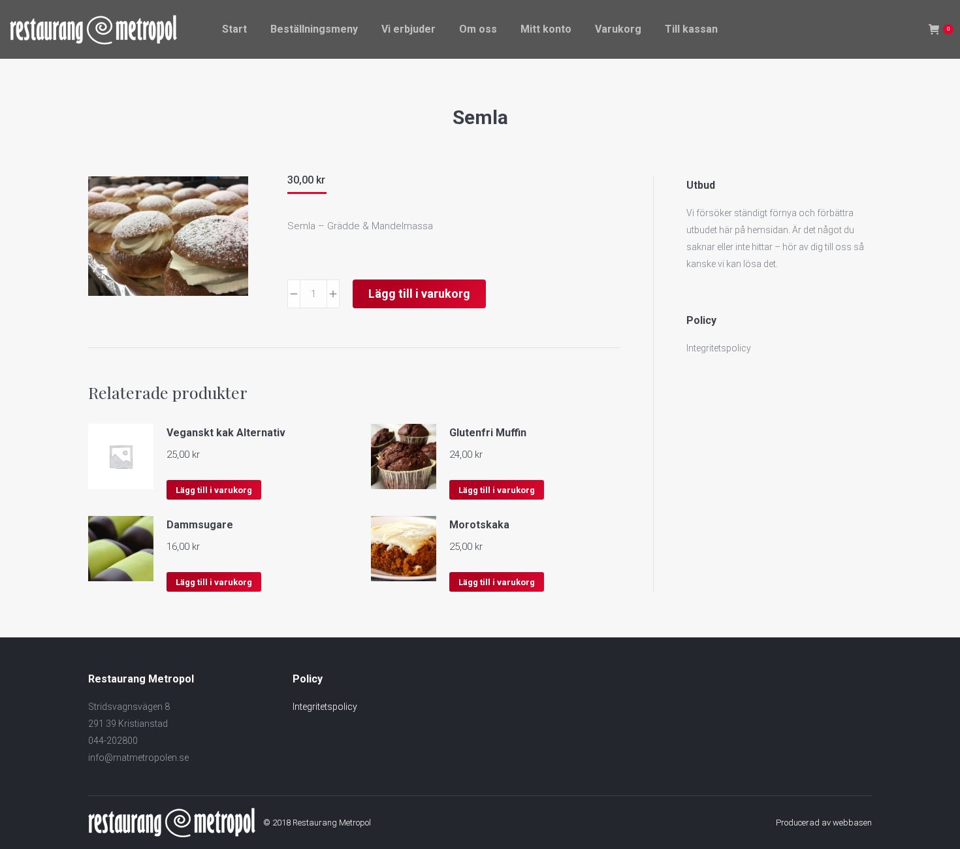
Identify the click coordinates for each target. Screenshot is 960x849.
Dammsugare (200, 525)
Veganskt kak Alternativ (226, 432)
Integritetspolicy (718, 348)
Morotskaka (479, 525)
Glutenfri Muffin (487, 432)
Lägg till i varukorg (419, 293)
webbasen (852, 822)
